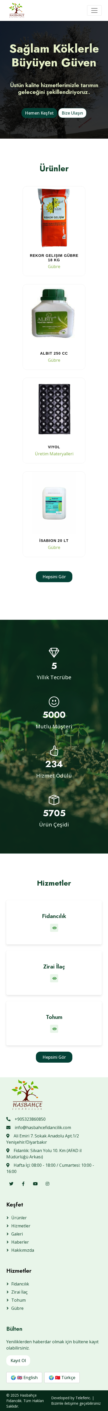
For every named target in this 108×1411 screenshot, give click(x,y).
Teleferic (82, 1397)
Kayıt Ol (18, 1360)
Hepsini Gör (54, 577)
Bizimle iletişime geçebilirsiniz (76, 1403)
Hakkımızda (22, 1250)
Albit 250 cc (54, 353)
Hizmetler (20, 1226)
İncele (54, 266)
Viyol (54, 447)
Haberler (20, 1242)
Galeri (17, 1234)
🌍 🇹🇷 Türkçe (62, 1377)
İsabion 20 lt (54, 541)
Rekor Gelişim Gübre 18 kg (54, 257)
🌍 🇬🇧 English (24, 1377)
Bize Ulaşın (72, 113)
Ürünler (19, 1218)
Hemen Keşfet (39, 113)
